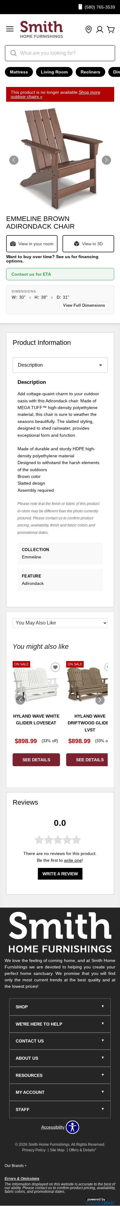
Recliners (90, 71)
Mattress (19, 71)
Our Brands (16, 1166)
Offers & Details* (82, 1150)
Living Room (54, 71)
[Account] (99, 29)
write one (73, 860)
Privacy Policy (34, 1150)
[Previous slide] (20, 700)
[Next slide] (100, 700)
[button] (10, 29)
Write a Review (60, 873)
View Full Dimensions (84, 305)
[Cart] (110, 29)
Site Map (57, 1150)
